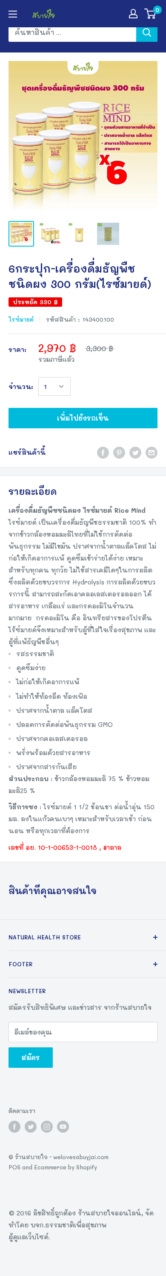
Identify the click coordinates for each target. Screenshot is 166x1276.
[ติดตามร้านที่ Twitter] (31, 1127)
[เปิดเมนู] (13, 14)
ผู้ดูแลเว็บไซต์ (29, 1236)
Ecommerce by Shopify (65, 1167)
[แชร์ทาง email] (151, 451)
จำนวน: (21, 386)
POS (14, 1167)
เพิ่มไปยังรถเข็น (83, 417)
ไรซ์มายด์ (21, 319)
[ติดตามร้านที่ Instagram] (47, 1127)
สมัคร (30, 1057)
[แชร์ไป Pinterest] (119, 451)
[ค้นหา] (146, 32)
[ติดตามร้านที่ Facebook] (14, 1127)
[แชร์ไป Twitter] (135, 451)
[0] (150, 14)
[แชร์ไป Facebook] (103, 451)
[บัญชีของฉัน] (133, 13)
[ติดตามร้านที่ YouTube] (63, 1127)
